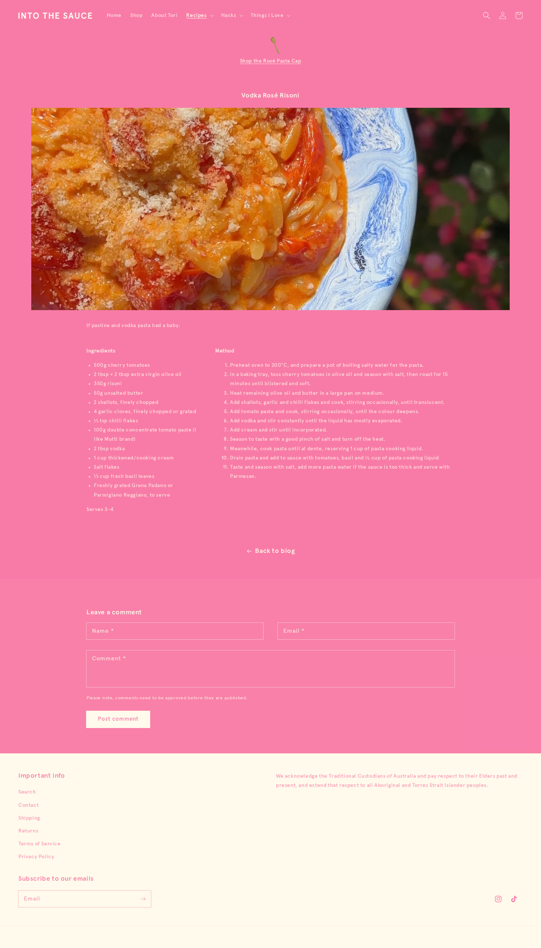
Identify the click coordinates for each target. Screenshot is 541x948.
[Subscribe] (143, 899)
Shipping (29, 818)
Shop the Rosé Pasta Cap (270, 61)
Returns (28, 831)
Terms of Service (39, 843)
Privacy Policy (36, 856)
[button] (199, 15)
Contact (28, 805)
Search (27, 792)
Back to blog (275, 551)
